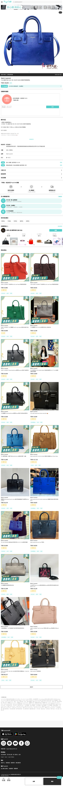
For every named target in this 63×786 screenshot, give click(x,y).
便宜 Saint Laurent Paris (6, 707)
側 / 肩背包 (15, 754)
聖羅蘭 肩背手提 (38, 702)
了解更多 (60, 196)
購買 (52, 781)
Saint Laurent (9, 153)
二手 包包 (38, 709)
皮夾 (20, 754)
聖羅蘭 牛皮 (31, 702)
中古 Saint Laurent (37, 706)
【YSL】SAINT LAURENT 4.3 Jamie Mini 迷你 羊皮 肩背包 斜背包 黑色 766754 (39, 700)
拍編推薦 (11, 768)
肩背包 (11, 150)
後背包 (21, 221)
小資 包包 (48, 709)
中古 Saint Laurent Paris (39, 707)
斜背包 (27, 221)
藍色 (15, 701)
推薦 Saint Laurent (46, 706)
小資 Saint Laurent (20, 706)
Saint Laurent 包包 (27, 704)
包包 (25, 701)
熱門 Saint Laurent (28, 706)
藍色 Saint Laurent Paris (46, 701)
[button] (8, 235)
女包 (7, 150)
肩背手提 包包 (20, 705)
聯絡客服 (8, 762)
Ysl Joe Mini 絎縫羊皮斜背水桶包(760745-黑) (10, 699)
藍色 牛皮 (54, 701)
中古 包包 (57, 709)
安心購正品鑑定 (4, 768)
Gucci (6, 757)
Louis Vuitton (11, 757)
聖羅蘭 (56, 700)
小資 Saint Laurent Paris (17, 707)
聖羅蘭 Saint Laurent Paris (22, 702)
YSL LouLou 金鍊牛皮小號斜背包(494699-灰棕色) (11, 700)
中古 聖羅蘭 (49, 705)
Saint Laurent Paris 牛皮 (37, 704)
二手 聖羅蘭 (26, 705)
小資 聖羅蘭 (38, 705)
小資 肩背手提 (12, 709)
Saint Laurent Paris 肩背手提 (49, 704)
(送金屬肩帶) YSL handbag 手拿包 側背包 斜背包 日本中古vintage (46, 699)
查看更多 (31, 139)
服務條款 (13, 762)
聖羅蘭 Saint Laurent (12, 702)
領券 (52, 107)
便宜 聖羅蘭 (32, 705)
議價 (34, 781)
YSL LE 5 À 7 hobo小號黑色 (26, 699)
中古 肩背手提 (26, 709)
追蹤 (56, 230)
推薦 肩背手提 (32, 709)
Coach (2, 757)
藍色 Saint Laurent (36, 701)
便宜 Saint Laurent (11, 706)
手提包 (9, 221)
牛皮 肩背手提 (9, 705)
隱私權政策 (18, 762)
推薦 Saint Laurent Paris (50, 707)
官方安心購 (9, 754)
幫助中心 (3, 762)
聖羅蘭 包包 (44, 702)
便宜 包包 (43, 709)
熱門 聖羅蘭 (44, 705)
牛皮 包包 (15, 705)
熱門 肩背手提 (19, 709)
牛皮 (18, 701)
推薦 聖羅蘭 (55, 705)
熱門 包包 (53, 709)
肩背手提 (21, 701)
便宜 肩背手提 (6, 709)
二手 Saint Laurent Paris (55, 706)
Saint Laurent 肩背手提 (17, 704)
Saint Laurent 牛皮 (8, 704)
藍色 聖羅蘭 (29, 701)
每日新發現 (3, 754)
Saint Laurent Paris (9, 701)
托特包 (15, 221)
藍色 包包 (5, 702)
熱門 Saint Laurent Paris (28, 707)
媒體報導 (16, 768)
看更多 (31, 687)
